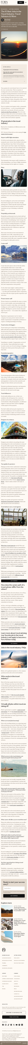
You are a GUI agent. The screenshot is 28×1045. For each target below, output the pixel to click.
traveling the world (15, 831)
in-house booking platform (17, 872)
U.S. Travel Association (17, 711)
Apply (20, 2)
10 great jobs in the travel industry (10, 69)
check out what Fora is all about (9, 112)
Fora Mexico (17, 978)
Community (4, 965)
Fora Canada (17, 976)
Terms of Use (22, 891)
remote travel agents (20, 624)
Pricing (4, 988)
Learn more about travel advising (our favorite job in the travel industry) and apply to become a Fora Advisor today (14, 77)
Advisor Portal (17, 998)
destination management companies (10, 501)
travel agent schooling (12, 857)
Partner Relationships (7, 968)
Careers (16, 983)
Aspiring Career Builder (7, 978)
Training (4, 963)
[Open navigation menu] (26, 2)
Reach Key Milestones (19, 963)
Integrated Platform (7, 960)
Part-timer (4, 976)
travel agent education (14, 627)
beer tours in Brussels (16, 478)
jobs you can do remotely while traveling (11, 337)
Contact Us (16, 993)
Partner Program (18, 991)
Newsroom (16, 986)
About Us (16, 981)
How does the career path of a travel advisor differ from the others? (13, 72)
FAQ (3, 986)
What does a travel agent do (8, 545)
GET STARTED (14, 895)
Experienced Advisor (7, 981)
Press (15, 988)
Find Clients (16, 957)
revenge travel (5, 732)
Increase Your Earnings (19, 960)
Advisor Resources (6, 957)
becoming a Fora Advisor (20, 853)
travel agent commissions (16, 805)
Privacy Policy (7, 892)
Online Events (5, 983)
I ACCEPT (24, 1043)
